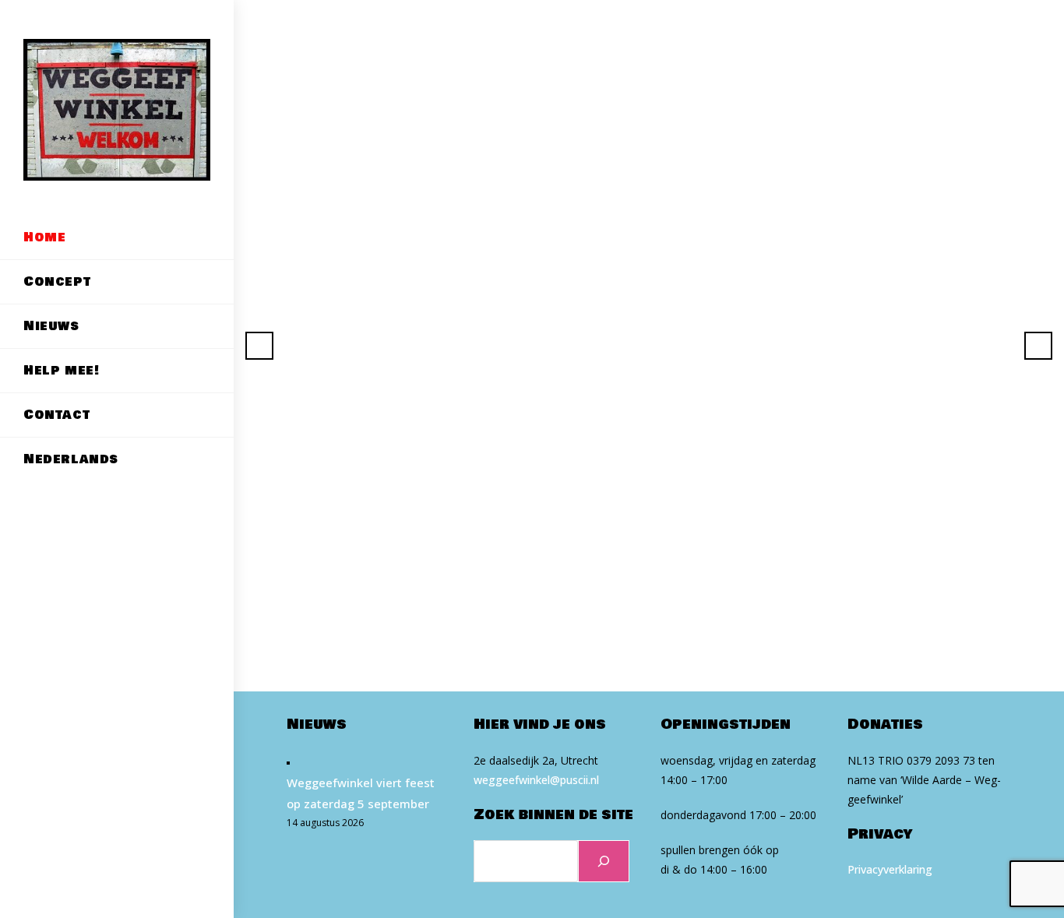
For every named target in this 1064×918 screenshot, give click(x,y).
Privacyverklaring (889, 869)
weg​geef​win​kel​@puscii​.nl (536, 779)
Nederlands (70, 459)
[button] (259, 346)
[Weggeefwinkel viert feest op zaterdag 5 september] (288, 761)
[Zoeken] (603, 861)
